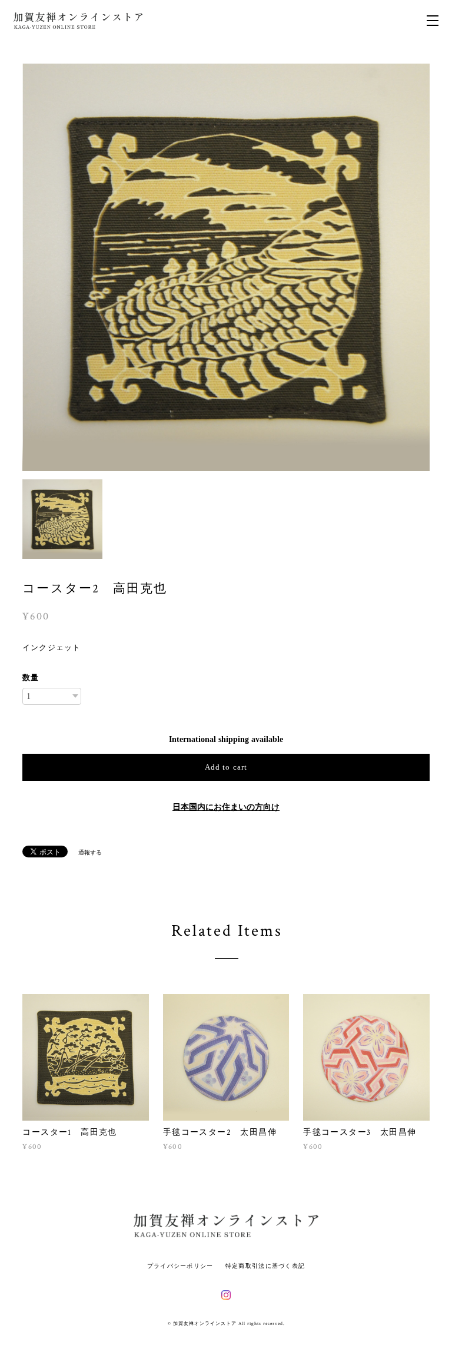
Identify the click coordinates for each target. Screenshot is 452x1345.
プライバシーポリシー (180, 1266)
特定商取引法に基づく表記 (265, 1266)
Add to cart (226, 767)
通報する (90, 852)
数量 (30, 677)
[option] (226, 267)
